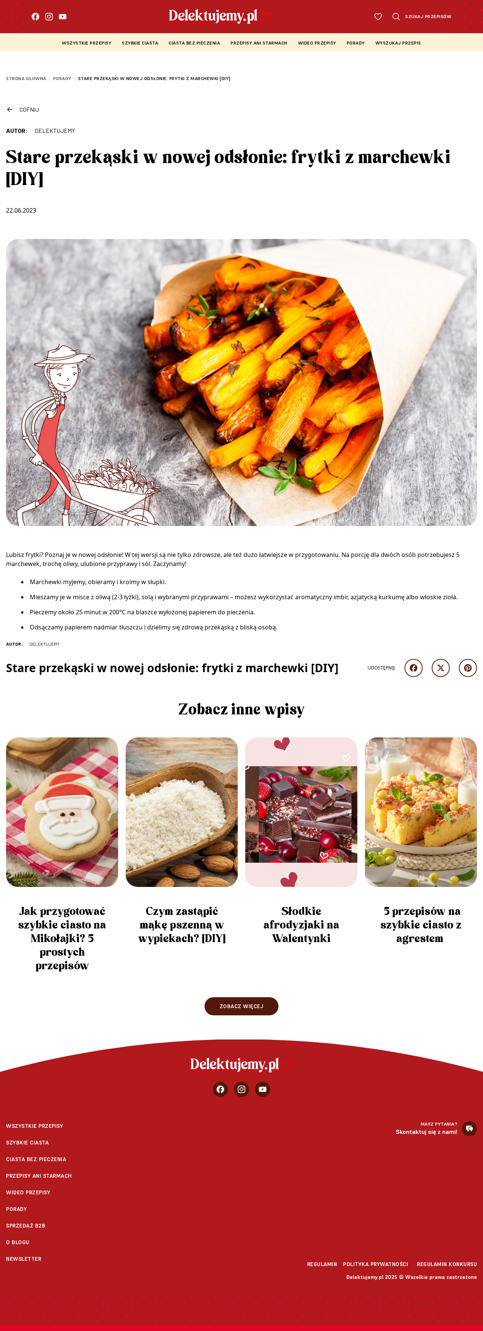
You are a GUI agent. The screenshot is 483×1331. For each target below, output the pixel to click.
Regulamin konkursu (447, 1264)
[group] (62, 858)
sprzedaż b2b (25, 1225)
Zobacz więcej (242, 1006)
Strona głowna (26, 78)
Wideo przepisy (317, 43)
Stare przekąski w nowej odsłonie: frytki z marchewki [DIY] (154, 78)
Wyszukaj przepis (398, 43)
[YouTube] (62, 16)
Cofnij (29, 109)
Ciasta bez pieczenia (194, 43)
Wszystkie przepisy (86, 43)
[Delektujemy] (241, 1065)
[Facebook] (35, 16)
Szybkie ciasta (140, 43)
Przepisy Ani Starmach (259, 43)
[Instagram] (49, 16)
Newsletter (23, 1258)
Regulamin (322, 1264)
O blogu (17, 1242)
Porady (356, 43)
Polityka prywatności (375, 1264)
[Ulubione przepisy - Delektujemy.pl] (378, 16)
